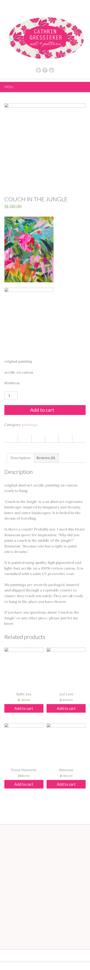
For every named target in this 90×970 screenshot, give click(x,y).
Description (20, 458)
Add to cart (42, 410)
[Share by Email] (65, 438)
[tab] (20, 458)
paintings (30, 424)
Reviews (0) (45, 458)
